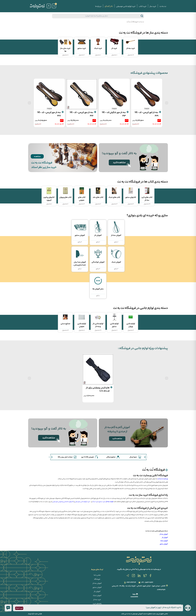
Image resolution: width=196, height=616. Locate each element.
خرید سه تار (97, 599)
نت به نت (162, 6)
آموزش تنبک (97, 595)
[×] (8, 608)
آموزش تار (97, 591)
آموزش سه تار (97, 583)
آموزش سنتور (97, 587)
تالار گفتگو (109, 6)
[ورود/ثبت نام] (49, 6)
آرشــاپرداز (31, 614)
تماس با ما (97, 575)
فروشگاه (97, 579)
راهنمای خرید (97, 603)
